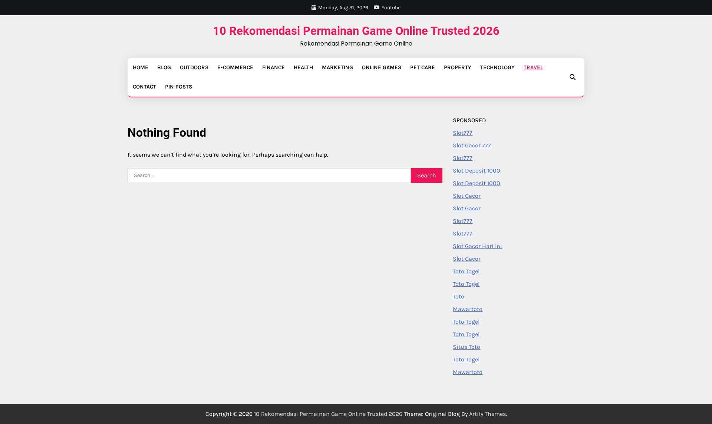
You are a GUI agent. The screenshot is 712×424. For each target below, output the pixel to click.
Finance (273, 67)
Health (303, 67)
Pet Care (422, 67)
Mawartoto (467, 309)
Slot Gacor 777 (472, 145)
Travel (533, 67)
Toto (458, 296)
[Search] (572, 77)
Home (140, 67)
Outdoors (194, 67)
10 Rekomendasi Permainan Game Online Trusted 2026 (356, 31)
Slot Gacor (467, 195)
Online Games (381, 67)
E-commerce (235, 67)
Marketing (337, 67)
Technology (497, 67)
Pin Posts (178, 86)
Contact (144, 86)
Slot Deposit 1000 (476, 170)
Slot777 (462, 132)
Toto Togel (466, 271)
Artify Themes (487, 413)
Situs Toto (466, 346)
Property (457, 67)
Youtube (391, 7)
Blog (164, 67)
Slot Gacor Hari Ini (477, 246)
